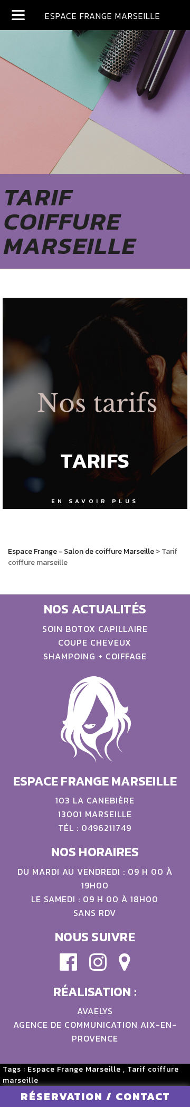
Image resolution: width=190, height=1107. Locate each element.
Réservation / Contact (95, 1096)
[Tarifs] (95, 403)
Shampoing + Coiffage (95, 656)
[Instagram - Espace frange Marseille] (98, 966)
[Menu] (18, 14)
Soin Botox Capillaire (95, 628)
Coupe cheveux (94, 642)
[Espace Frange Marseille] (124, 966)
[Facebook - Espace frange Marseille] (68, 966)
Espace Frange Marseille (74, 1069)
